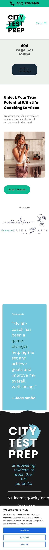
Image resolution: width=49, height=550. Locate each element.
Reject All (24, 544)
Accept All (24, 530)
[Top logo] (16, 11)
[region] (24, 528)
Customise (24, 537)
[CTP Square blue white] (25, 424)
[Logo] (18, 217)
